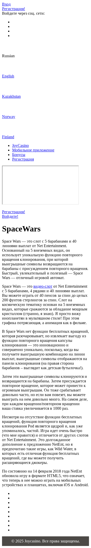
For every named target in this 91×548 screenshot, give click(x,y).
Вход (6, 4)
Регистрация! (13, 9)
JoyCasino (20, 145)
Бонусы (18, 154)
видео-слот (42, 286)
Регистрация (23, 159)
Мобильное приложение (33, 150)
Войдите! (10, 216)
